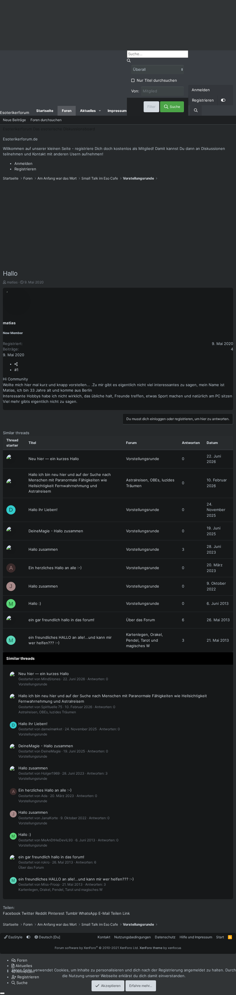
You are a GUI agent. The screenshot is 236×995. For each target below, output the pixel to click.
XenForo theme (151, 948)
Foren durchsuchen (46, 120)
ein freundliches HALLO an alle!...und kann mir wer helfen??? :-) (76, 879)
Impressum (117, 110)
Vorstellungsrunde (142, 458)
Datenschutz (165, 937)
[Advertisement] (118, 225)
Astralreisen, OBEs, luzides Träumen (47, 712)
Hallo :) (34, 603)
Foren (66, 110)
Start (220, 937)
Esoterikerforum (14, 112)
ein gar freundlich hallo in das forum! (61, 619)
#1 (16, 369)
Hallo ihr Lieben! (43, 509)
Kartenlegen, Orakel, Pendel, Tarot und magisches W (144, 640)
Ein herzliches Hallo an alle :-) (55, 567)
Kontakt (104, 937)
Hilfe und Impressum (196, 937)
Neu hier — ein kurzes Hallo (53, 458)
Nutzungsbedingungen (132, 937)
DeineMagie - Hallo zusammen (55, 531)
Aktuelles (88, 110)
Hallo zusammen (43, 549)
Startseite (44, 110)
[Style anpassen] (223, 100)
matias (12, 282)
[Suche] (196, 110)
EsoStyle (14, 937)
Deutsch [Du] (49, 937)
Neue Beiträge (14, 120)
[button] (99, 111)
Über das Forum (140, 619)
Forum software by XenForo (97, 948)
